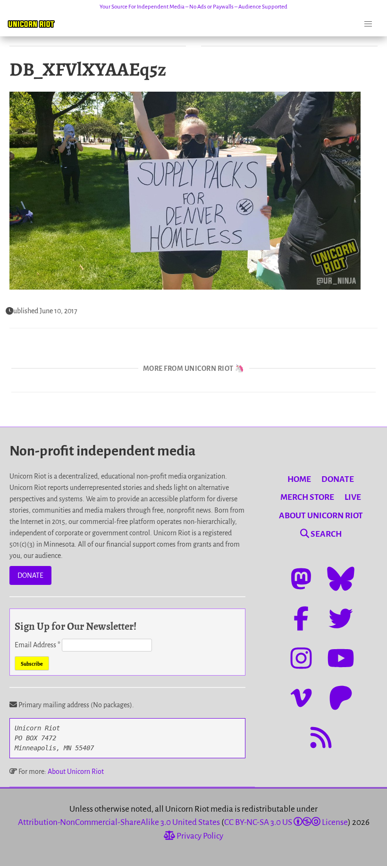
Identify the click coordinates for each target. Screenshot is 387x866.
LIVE (353, 497)
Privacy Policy (199, 836)
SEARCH (325, 534)
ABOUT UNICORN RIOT (321, 515)
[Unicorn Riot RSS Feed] (321, 737)
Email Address (37, 645)
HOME (299, 479)
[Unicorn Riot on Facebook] (301, 618)
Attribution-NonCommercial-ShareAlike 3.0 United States (119, 822)
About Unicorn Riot (76, 771)
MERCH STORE (307, 497)
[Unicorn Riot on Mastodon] (301, 579)
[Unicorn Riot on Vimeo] (301, 698)
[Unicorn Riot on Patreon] (341, 698)
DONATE (30, 575)
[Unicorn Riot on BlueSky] (341, 579)
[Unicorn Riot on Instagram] (301, 658)
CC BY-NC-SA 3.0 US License (286, 822)
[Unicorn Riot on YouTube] (341, 658)
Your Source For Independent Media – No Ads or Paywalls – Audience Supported (193, 7)
